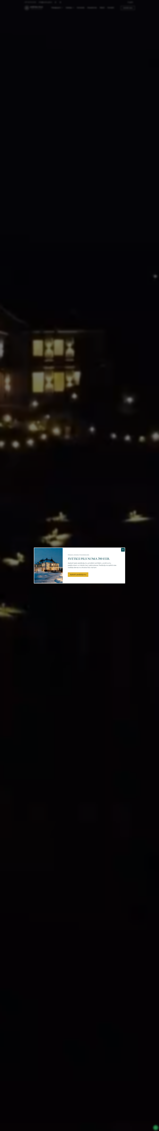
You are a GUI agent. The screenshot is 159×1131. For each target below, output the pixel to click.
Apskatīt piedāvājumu (78, 574)
